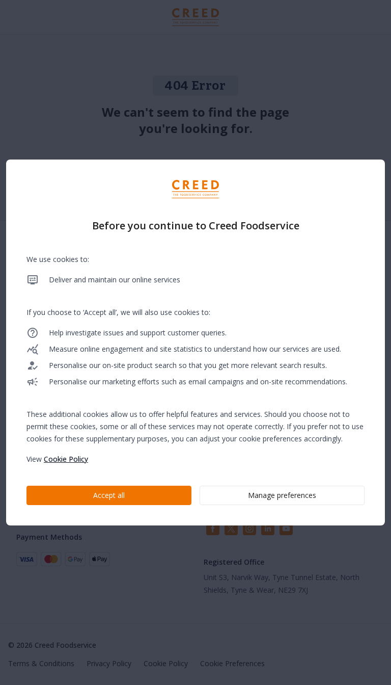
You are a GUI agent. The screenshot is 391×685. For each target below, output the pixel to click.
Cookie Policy (66, 459)
